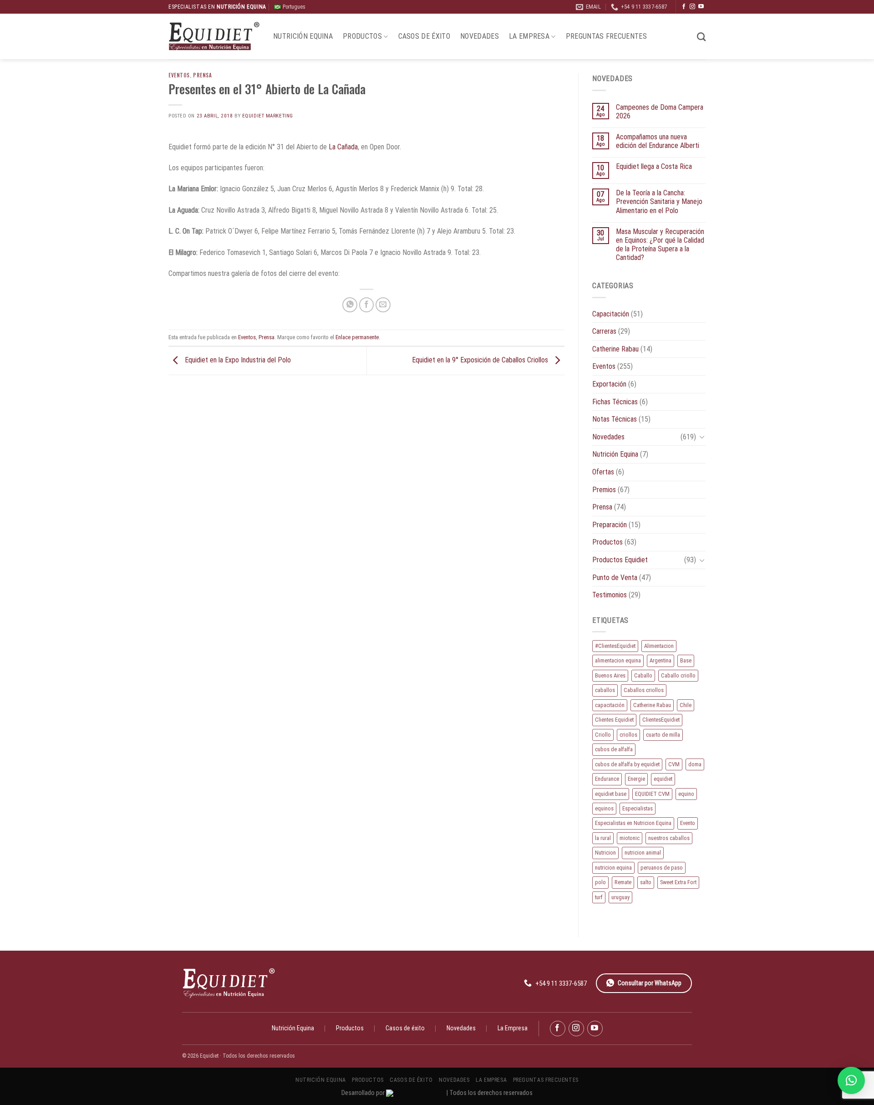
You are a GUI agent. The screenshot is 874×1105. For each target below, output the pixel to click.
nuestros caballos (669, 838)
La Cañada (342, 147)
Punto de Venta (614, 577)
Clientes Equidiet (614, 719)
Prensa (202, 75)
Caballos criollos (644, 690)
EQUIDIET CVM (652, 793)
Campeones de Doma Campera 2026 (659, 111)
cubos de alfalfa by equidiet (627, 764)
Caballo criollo (678, 675)
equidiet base (610, 793)
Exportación (609, 384)
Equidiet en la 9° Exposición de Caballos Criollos (481, 360)
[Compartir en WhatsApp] (349, 304)
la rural (603, 838)
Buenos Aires (610, 675)
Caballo (643, 675)
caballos (605, 690)
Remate (623, 882)
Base (685, 660)
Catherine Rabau (615, 349)
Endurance (607, 778)
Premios (604, 489)
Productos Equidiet (620, 559)
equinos (604, 808)
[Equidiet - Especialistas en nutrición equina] (213, 36)
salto (645, 882)
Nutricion (605, 852)
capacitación (610, 705)
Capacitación (610, 314)
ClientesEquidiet (661, 719)
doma (694, 764)
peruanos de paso (661, 867)
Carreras (604, 331)
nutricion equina (613, 867)
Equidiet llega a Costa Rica (654, 166)
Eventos (179, 75)
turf (599, 897)
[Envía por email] (383, 304)
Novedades (479, 36)
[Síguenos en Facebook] (683, 7)
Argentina (660, 660)
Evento (687, 823)
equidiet (663, 778)
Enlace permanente (357, 337)
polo (600, 882)
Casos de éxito (424, 36)
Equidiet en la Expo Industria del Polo (237, 360)
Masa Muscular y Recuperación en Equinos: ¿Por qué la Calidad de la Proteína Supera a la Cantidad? (660, 244)
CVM (674, 764)
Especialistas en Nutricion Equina (633, 823)
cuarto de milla (663, 734)
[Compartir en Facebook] (366, 304)
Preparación (609, 524)
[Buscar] (701, 36)
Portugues (293, 7)
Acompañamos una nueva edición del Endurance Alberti (657, 141)
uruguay (620, 897)
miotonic (630, 838)
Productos (362, 36)
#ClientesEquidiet (615, 645)
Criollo (603, 734)
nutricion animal (643, 852)
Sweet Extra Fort (678, 882)
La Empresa (529, 36)
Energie (636, 778)
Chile (685, 705)
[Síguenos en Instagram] (692, 7)
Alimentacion (659, 645)
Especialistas (637, 808)
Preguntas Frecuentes (606, 36)
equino (686, 793)
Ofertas (603, 472)
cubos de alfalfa (614, 749)
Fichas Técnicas (615, 401)
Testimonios (609, 595)
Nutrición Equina (303, 36)
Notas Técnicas (614, 419)
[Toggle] (702, 436)
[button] (851, 1080)
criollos (628, 734)
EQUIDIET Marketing (267, 116)
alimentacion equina (618, 660)
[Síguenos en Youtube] (701, 7)
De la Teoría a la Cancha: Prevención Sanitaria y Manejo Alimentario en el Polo (659, 201)
